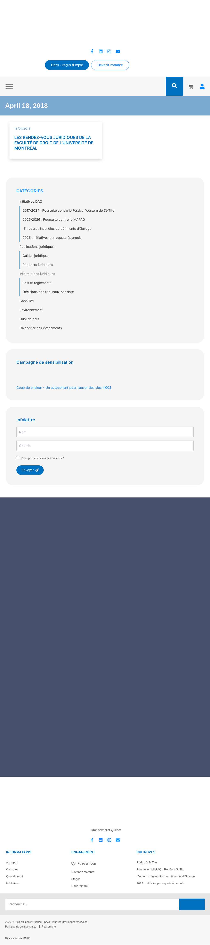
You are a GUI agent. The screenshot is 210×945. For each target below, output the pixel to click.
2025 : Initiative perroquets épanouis (160, 883)
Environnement (31, 310)
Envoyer (28, 470)
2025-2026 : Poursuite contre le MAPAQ (54, 219)
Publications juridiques (36, 247)
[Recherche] (192, 904)
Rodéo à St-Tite (147, 862)
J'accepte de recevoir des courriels (41, 458)
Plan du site (49, 926)
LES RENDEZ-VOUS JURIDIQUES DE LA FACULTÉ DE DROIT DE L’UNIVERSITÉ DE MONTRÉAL (53, 143)
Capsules (26, 301)
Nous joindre (79, 885)
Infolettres (12, 883)
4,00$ (63, 387)
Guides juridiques (36, 256)
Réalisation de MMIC (17, 938)
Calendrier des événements (40, 328)
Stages (75, 878)
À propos (12, 862)
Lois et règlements (37, 283)
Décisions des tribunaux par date (48, 292)
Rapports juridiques (38, 265)
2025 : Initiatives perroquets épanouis (52, 237)
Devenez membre (83, 871)
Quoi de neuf (29, 319)
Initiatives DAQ (30, 201)
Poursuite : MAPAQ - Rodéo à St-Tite (160, 869)
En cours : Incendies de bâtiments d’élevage (57, 228)
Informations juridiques (37, 274)
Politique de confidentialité (20, 926)
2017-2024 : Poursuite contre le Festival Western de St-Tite (68, 210)
